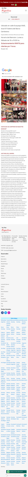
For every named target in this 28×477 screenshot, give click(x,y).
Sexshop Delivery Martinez (24, 405)
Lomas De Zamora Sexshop (24, 329)
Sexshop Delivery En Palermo (3, 405)
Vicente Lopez (4, 301)
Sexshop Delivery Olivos (8, 412)
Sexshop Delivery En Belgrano (13, 399)
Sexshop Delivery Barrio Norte (24, 394)
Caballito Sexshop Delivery (13, 431)
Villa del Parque (4, 263)
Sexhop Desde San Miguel (3, 369)
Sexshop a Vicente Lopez (3, 375)
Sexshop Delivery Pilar (18, 412)
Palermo (3, 256)
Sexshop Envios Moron (18, 436)
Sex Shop (18, 343)
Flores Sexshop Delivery (18, 369)
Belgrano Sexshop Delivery (8, 454)
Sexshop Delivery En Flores (18, 399)
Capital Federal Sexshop (3, 426)
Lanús (2, 294)
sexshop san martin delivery (25, 238)
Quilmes (2, 286)
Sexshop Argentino (21, 236)
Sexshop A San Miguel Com (24, 369)
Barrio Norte (3, 259)
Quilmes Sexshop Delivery (3, 339)
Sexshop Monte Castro (8, 463)
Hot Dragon (13, 352)
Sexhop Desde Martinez (18, 364)
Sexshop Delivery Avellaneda (18, 394)
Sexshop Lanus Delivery (3, 449)
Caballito (3, 266)
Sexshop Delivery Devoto (8, 399)
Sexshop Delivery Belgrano (3, 399)
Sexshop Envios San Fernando (24, 436)
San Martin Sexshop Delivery (13, 345)
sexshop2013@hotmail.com (10, 250)
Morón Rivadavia (4, 291)
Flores (2, 271)
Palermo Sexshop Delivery (3, 334)
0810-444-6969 (10, 248)
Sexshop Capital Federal (18, 389)
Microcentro (3, 261)
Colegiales (3, 278)
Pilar (2, 303)
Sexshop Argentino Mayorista (3, 380)
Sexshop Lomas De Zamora (13, 449)
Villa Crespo (3, 273)
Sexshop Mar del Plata (18, 449)
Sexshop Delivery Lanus (13, 405)
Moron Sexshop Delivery (13, 329)
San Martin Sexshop (8, 345)
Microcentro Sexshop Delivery (24, 322)
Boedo (2, 268)
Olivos (2, 296)
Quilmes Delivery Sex (8, 334)
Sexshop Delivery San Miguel (3, 419)
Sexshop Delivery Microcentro (3, 412)
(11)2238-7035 (9, 245)
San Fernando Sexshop (18, 339)
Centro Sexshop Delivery (24, 399)
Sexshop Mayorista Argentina (18, 454)
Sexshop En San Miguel (8, 436)
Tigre (2, 306)
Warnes (2, 275)
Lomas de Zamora (5, 284)
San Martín (3, 298)
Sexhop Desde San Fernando (24, 364)
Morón (2, 289)
